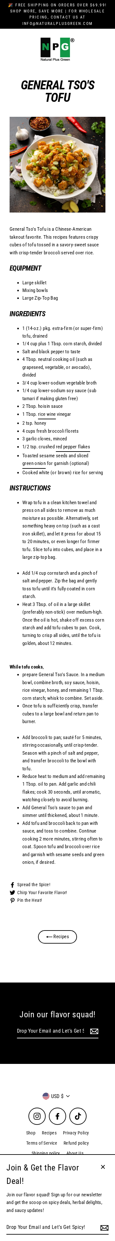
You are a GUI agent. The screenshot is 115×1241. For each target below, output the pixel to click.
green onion (34, 463)
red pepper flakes (73, 447)
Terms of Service (41, 1143)
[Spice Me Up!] (93, 1031)
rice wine (47, 414)
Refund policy (76, 1143)
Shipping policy (46, 1153)
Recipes (60, 936)
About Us (74, 1153)
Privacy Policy (76, 1132)
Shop (31, 1132)
